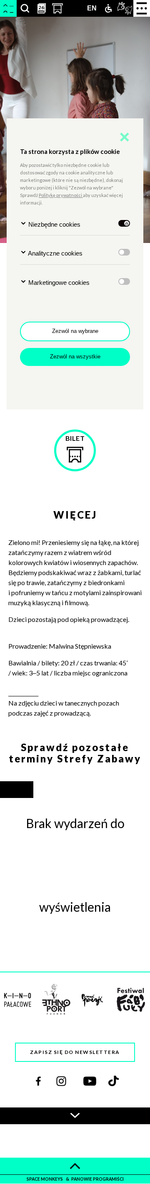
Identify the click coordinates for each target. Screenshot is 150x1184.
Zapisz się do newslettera (75, 1052)
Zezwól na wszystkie (75, 356)
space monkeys (45, 1178)
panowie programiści (97, 1178)
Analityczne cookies (54, 253)
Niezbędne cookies (53, 224)
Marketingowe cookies (58, 282)
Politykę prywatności (61, 195)
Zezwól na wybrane (75, 331)
